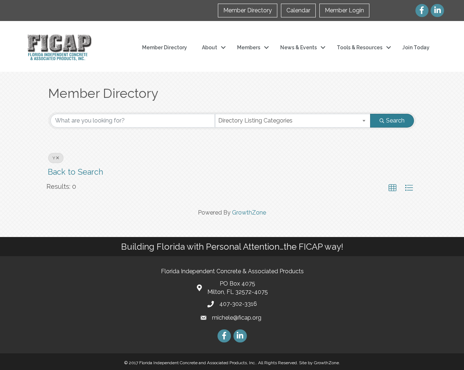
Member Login (344, 10)
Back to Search (75, 171)
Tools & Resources (359, 47)
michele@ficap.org (236, 317)
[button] (392, 188)
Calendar (298, 10)
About (209, 47)
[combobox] (292, 121)
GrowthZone (249, 212)
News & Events (298, 47)
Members (248, 47)
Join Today (416, 47)
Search (395, 120)
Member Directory (247, 10)
